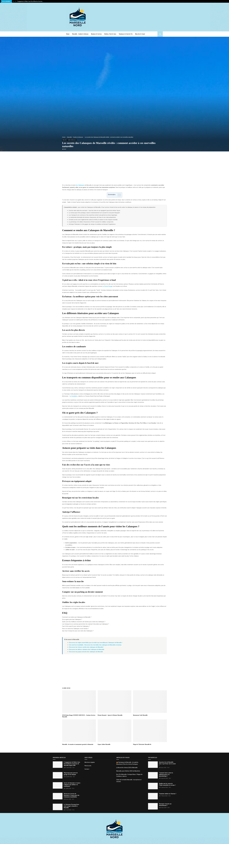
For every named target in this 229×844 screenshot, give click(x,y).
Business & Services (96, 34)
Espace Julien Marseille (104, 744)
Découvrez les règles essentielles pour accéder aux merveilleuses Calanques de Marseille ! (95, 642)
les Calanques (80, 185)
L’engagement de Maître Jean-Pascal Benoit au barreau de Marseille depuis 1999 (72, 763)
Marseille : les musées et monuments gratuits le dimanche (77, 744)
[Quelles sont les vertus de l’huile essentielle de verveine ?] (153, 786)
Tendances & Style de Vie (125, 34)
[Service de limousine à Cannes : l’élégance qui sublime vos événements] (57, 785)
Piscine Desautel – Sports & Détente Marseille (110, 715)
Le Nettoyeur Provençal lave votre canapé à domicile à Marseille (71, 806)
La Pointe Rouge (107, 286)
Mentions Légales (90, 762)
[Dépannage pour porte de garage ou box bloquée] (57, 775)
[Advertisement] (130, 17)
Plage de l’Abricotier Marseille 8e (142, 744)
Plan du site (88, 765)
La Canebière (73, 396)
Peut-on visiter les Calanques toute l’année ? (75, 628)
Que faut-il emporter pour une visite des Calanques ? (78, 631)
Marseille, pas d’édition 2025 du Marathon (128, 771)
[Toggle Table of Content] (118, 194)
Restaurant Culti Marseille (140, 715)
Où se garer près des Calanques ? (72, 619)
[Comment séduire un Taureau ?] (153, 796)
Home (67, 34)
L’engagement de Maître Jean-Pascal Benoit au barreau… (30, 1)
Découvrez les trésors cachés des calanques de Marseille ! (86, 647)
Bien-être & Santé (140, 34)
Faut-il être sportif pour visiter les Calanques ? (76, 626)
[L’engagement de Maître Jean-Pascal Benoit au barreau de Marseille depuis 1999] (57, 764)
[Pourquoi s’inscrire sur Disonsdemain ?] (153, 806)
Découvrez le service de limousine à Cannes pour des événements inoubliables (71, 795)
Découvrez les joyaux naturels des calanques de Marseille (86, 652)
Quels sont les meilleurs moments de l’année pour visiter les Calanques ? (83, 621)
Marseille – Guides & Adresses (80, 34)
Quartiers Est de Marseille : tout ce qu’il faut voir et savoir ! (167, 763)
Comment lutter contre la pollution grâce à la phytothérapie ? (166, 774)
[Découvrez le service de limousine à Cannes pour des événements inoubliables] (57, 796)
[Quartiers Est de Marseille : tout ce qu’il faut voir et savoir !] (153, 764)
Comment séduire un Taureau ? (167, 793)
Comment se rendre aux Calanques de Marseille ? (76, 617)
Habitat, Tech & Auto (110, 34)
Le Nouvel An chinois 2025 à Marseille (126, 767)
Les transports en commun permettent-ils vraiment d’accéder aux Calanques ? (85, 624)
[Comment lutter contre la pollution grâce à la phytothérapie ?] (153, 775)
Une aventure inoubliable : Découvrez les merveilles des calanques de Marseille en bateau (95, 645)
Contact (87, 769)
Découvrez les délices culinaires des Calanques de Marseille (86, 649)
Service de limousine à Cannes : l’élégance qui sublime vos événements (72, 784)
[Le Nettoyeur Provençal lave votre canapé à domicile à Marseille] (57, 807)
